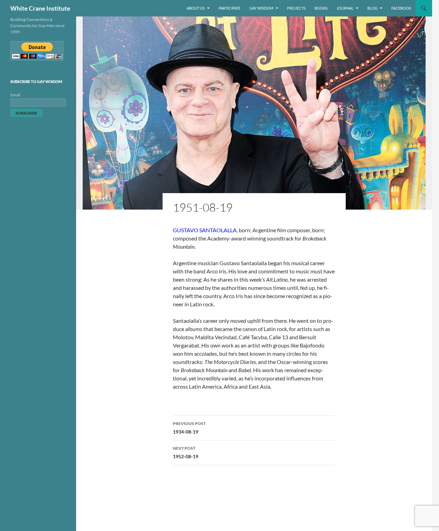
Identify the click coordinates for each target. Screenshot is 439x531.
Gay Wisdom (261, 8)
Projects (296, 8)
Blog (372, 8)
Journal (345, 8)
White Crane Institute (40, 8)
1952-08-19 (185, 452)
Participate (229, 8)
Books (321, 8)
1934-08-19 (189, 428)
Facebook (401, 8)
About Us (196, 8)
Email (16, 94)
